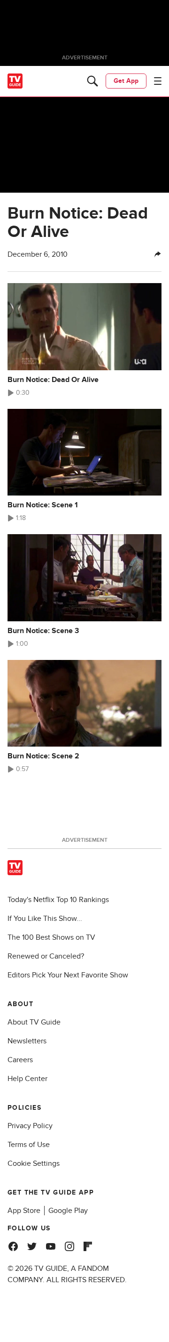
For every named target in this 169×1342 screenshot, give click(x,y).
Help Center (27, 1078)
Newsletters (27, 1041)
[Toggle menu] (157, 81)
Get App (126, 81)
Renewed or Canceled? (46, 956)
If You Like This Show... (45, 918)
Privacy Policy (30, 1126)
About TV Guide (34, 1022)
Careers (20, 1060)
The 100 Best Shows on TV (51, 937)
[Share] (157, 254)
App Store (24, 1210)
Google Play (68, 1210)
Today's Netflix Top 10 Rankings (58, 899)
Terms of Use (29, 1144)
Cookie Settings (34, 1163)
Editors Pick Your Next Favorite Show (68, 975)
